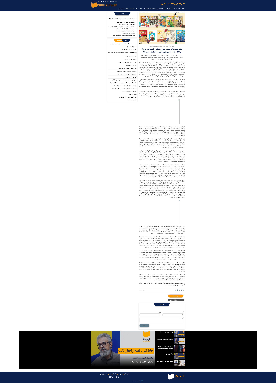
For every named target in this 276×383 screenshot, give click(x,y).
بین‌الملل (173, 9)
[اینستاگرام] (114, 377)
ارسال (144, 325)
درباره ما (115, 374)
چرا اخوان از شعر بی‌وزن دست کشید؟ (165, 339)
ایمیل (160, 312)
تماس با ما (120, 374)
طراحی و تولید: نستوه (136, 381)
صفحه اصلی (183, 12)
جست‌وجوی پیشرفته (103, 374)
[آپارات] (119, 377)
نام (183, 312)
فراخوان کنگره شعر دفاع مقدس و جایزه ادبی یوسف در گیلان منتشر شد (123, 83)
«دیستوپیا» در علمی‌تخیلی (131, 46)
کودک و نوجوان (176, 12)
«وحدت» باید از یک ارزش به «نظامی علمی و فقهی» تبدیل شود (124, 88)
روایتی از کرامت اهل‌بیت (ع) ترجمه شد (129, 49)
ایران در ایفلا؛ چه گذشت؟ (131, 100)
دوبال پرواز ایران (169, 354)
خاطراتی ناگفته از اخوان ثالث (142, 362)
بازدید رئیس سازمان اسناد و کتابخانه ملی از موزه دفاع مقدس (124, 85)
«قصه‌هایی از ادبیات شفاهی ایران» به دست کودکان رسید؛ (161, 46)
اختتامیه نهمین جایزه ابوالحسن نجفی (165, 361)
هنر (176, 9)
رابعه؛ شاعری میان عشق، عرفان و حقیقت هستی (126, 22)
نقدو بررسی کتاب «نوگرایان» (131, 65)
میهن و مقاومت (138, 9)
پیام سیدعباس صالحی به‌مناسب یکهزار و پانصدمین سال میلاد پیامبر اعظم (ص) (122, 53)
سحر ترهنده (171, 300)
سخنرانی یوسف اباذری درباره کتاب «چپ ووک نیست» (126, 74)
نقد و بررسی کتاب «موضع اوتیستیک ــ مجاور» (127, 62)
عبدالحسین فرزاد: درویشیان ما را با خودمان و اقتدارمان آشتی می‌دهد (121, 26)
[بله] (112, 377)
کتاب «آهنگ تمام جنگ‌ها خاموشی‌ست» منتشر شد (125, 31)
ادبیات (179, 9)
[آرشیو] (110, 377)
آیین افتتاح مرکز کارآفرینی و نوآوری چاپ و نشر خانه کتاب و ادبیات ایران (165, 347)
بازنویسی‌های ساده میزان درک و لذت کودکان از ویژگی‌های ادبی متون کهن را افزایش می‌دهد (161, 50)
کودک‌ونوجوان (160, 9)
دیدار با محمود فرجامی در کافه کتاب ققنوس (127, 97)
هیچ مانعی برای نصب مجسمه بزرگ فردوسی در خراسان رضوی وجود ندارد (122, 19)
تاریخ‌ (168, 9)
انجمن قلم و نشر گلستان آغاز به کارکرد (129, 91)
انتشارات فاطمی (179, 300)
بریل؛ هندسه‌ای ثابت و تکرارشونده (130, 59)
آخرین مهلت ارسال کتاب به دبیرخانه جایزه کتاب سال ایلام (124, 35)
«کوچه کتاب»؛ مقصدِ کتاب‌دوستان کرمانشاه (127, 24)
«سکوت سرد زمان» (132, 94)
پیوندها (110, 374)
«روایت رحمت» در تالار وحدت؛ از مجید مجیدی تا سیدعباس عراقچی (123, 44)
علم (165, 9)
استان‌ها (132, 9)
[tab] (126, 40)
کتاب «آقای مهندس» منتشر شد (129, 33)
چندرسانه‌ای (120, 9)
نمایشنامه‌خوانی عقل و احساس (130, 57)
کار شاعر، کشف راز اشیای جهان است (129, 77)
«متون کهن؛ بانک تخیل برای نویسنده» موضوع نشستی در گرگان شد (123, 80)
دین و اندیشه (153, 9)
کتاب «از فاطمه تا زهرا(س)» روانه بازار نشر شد (127, 68)
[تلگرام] (116, 377)
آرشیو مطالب (126, 374)
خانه (183, 9)
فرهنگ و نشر (146, 9)
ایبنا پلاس (127, 9)
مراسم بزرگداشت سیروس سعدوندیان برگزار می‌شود (126, 71)
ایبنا (173, 4)
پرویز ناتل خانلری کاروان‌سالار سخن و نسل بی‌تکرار (125, 29)
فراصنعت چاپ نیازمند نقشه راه (166, 332)
